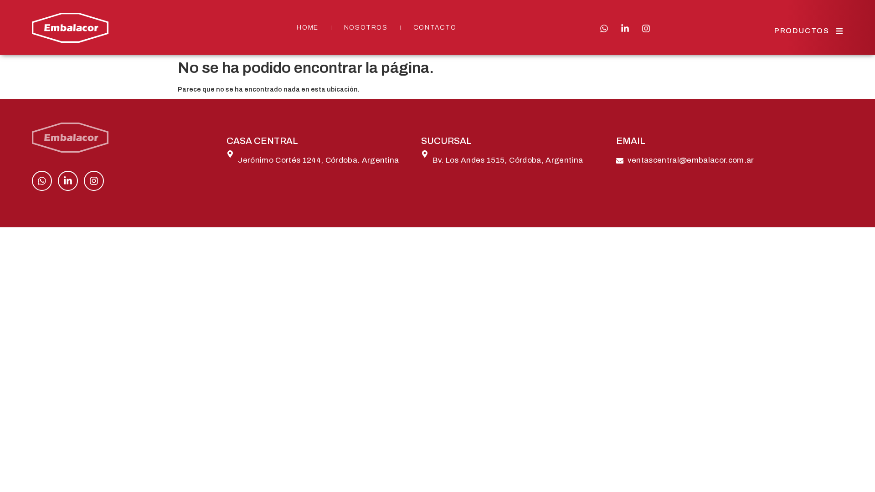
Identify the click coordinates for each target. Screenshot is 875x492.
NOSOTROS (366, 27)
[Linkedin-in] (625, 28)
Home (307, 27)
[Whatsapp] (604, 28)
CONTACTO (435, 27)
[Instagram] (646, 28)
